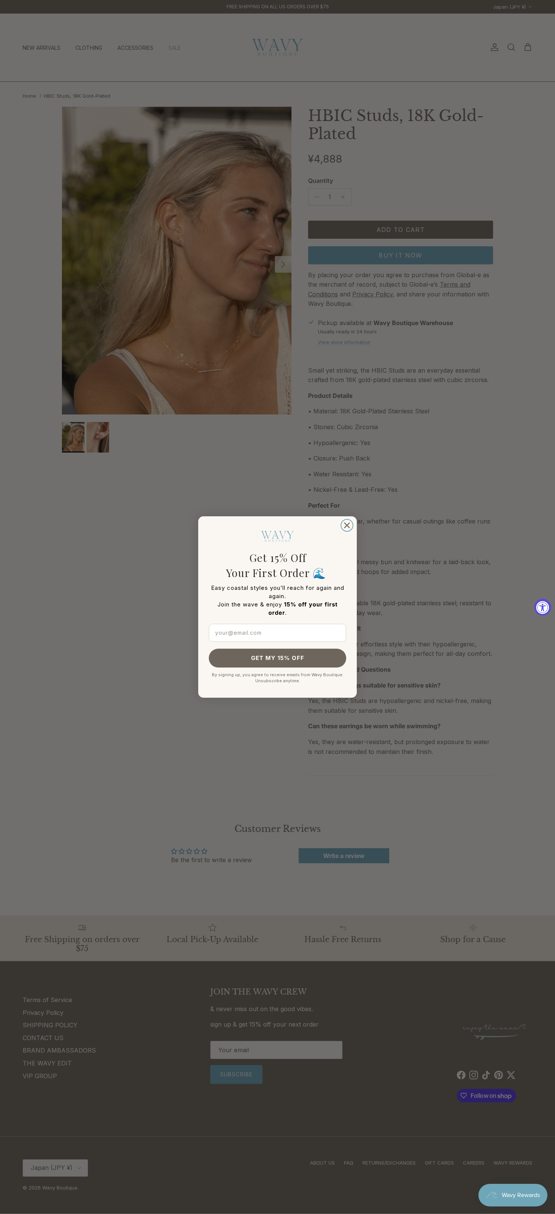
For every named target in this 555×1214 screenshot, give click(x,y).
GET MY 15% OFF (277, 657)
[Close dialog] (347, 525)
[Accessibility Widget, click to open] (542, 607)
